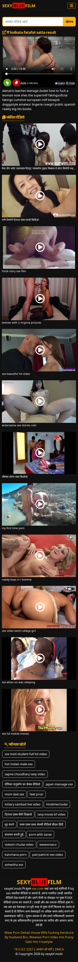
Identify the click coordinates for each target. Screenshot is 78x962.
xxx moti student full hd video (26, 754)
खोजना (69, 22)
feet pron (36, 794)
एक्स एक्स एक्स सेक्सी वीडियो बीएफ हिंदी (41, 824)
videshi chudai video (19, 844)
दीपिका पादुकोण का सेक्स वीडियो (22, 784)
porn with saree (40, 834)
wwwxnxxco (48, 844)
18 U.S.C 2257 (23, 949)
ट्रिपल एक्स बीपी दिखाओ (18, 814)
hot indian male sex (19, 764)
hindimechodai (57, 804)
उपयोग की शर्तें (44, 949)
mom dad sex (14, 794)
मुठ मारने (9, 824)
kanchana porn (16, 854)
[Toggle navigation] (71, 6)
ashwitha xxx (14, 865)
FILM (18, 5)
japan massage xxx (59, 784)
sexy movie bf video (51, 814)
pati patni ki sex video (47, 854)
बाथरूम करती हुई (14, 834)
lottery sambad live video (23, 804)
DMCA (59, 949)
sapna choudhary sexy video (25, 774)
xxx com (38, 888)
